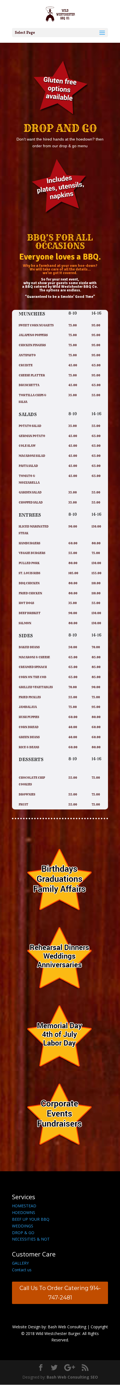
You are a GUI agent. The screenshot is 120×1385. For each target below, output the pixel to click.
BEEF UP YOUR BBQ (30, 1219)
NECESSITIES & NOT (31, 1239)
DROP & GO (23, 1232)
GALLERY (20, 1263)
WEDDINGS (22, 1226)
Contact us (22, 1269)
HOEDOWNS (23, 1212)
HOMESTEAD (24, 1205)
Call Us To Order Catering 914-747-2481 (60, 1293)
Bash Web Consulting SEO (72, 1377)
